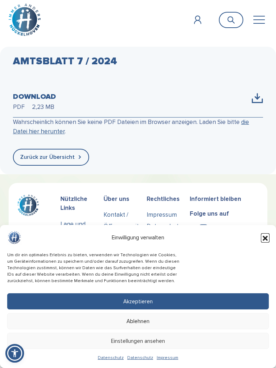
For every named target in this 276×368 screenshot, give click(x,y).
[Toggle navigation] (258, 20)
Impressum (167, 357)
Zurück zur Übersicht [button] (47, 157)
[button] (265, 237)
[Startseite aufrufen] (25, 19)
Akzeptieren (138, 301)
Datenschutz (111, 357)
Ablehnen (138, 321)
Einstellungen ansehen (138, 341)
